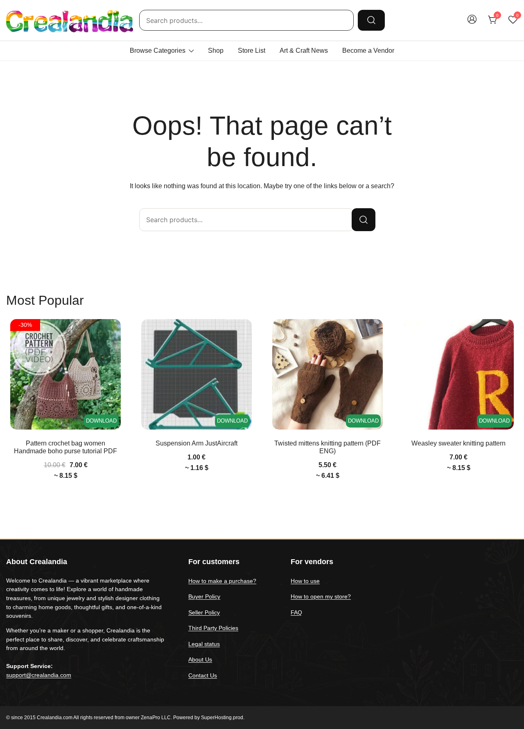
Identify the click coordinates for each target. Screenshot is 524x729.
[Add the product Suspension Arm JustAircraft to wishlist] (244, 332)
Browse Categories (157, 50)
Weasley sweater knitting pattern (458, 443)
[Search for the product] (371, 20)
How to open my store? (321, 596)
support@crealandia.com (38, 675)
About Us (200, 659)
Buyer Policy (204, 596)
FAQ (296, 612)
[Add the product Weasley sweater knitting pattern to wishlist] (506, 332)
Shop (216, 50)
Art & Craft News (304, 50)
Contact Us (202, 675)
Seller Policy (204, 612)
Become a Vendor (368, 50)
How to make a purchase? (222, 581)
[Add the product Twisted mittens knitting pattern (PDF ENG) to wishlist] (375, 332)
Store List (251, 50)
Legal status (204, 644)
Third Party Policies (213, 628)
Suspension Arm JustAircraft (196, 443)
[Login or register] (472, 23)
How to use (305, 581)
